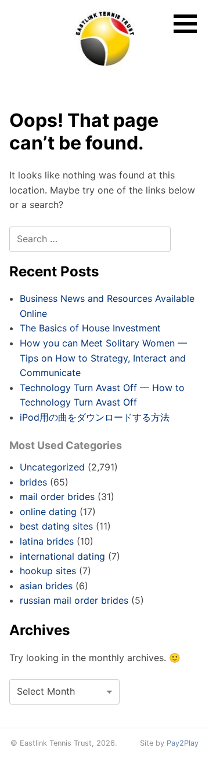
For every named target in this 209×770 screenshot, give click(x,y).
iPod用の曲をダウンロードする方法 (95, 417)
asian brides (46, 586)
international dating (62, 556)
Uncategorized (52, 467)
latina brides (47, 541)
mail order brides (57, 496)
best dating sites (56, 526)
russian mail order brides (74, 600)
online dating (48, 511)
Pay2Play (183, 743)
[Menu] (185, 24)
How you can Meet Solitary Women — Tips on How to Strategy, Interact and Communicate (103, 357)
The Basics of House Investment (90, 328)
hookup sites (48, 570)
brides (33, 482)
